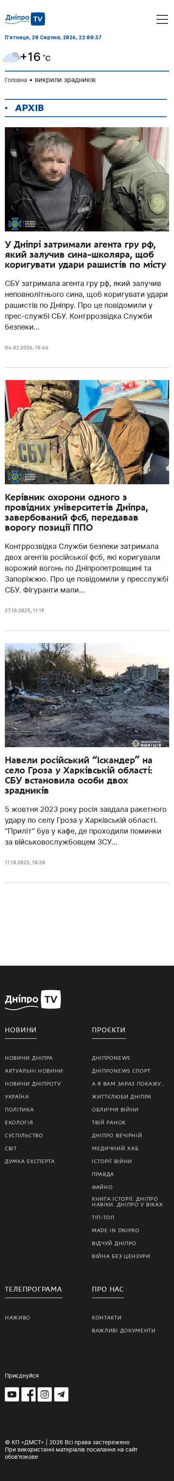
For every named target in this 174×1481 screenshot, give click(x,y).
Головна (16, 79)
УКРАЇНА (17, 1097)
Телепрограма (33, 1289)
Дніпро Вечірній (117, 1136)
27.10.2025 (17, 610)
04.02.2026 (18, 348)
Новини (21, 1030)
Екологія (19, 1123)
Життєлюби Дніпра (121, 1097)
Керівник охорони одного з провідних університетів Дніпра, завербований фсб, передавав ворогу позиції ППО (76, 512)
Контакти (107, 1318)
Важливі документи (124, 1331)
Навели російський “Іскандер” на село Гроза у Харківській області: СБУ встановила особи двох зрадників (79, 775)
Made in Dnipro (116, 1230)
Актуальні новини (34, 1071)
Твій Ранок (109, 1123)
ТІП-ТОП (103, 1218)
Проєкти (109, 1030)
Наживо (17, 1318)
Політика (19, 1110)
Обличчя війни (115, 1110)
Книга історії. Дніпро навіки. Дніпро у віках (127, 1202)
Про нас (108, 1289)
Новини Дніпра (29, 1058)
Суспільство (24, 1136)
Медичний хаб (115, 1148)
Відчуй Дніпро (114, 1243)
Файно (102, 1187)
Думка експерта (30, 1161)
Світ (11, 1148)
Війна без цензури (121, 1256)
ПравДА (103, 1174)
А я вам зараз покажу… (128, 1084)
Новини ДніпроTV (33, 1084)
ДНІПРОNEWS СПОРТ (121, 1071)
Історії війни (112, 1161)
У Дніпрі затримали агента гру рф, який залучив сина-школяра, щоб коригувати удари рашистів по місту (85, 254)
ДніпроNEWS (111, 1058)
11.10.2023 (17, 862)
